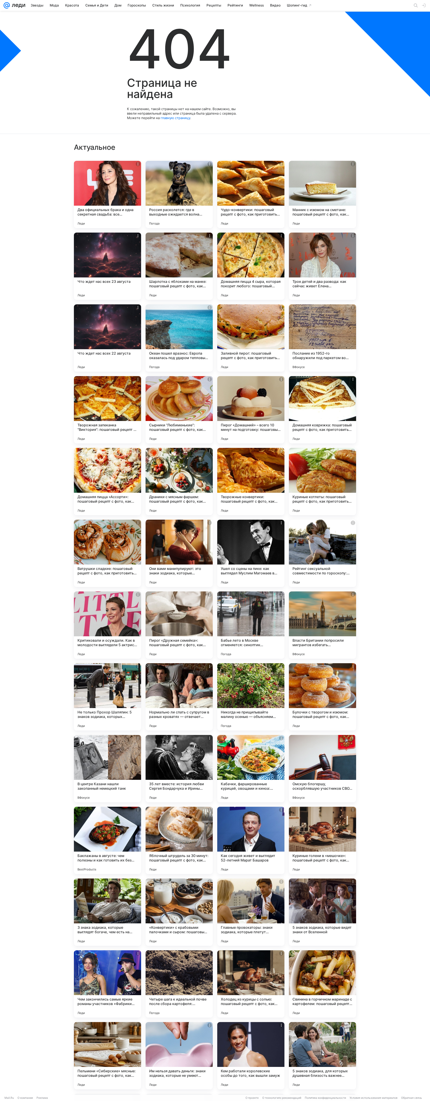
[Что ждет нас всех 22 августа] (107, 338)
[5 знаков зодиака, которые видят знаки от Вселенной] (322, 912)
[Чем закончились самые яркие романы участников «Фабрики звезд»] (107, 984)
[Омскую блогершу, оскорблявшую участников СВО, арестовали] (322, 768)
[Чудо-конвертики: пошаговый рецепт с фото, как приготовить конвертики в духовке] (250, 194)
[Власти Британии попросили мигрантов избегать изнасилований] (322, 625)
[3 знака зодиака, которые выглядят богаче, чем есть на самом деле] (107, 912)
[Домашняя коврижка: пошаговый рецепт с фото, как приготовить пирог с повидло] (322, 409)
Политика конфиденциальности (325, 1097)
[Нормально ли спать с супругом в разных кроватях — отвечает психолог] (179, 696)
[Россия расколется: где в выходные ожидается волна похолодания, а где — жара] (179, 194)
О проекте (252, 1097)
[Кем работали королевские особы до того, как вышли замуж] (250, 1055)
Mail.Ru (9, 1097)
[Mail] (7, 5)
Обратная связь (411, 1097)
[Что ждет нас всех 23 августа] (107, 266)
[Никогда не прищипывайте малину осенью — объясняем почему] (250, 696)
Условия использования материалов (374, 1097)
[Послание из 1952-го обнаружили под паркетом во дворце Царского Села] (322, 338)
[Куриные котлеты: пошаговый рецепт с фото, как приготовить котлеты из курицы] (322, 481)
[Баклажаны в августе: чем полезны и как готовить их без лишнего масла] (107, 840)
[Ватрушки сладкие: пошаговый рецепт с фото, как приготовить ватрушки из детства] (107, 553)
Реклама (42, 1097)
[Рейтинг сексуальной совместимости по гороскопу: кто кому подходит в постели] (322, 553)
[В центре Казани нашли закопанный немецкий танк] (107, 768)
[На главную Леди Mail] (17, 5)
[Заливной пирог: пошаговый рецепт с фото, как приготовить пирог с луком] (250, 338)
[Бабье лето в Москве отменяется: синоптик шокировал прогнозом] (250, 625)
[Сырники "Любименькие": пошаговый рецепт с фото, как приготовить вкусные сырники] (179, 409)
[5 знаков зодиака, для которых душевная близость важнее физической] (322, 1055)
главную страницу (175, 118)
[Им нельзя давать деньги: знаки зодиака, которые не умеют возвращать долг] (179, 1055)
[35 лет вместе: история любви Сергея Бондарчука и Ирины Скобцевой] (179, 768)
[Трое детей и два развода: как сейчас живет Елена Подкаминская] (322, 266)
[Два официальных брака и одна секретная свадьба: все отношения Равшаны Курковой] (107, 194)
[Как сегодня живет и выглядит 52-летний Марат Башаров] (250, 840)
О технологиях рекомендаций (281, 1097)
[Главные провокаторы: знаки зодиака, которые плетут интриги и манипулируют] (250, 912)
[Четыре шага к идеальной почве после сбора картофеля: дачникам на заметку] (179, 984)
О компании (25, 1097)
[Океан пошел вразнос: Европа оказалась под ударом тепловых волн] (179, 338)
